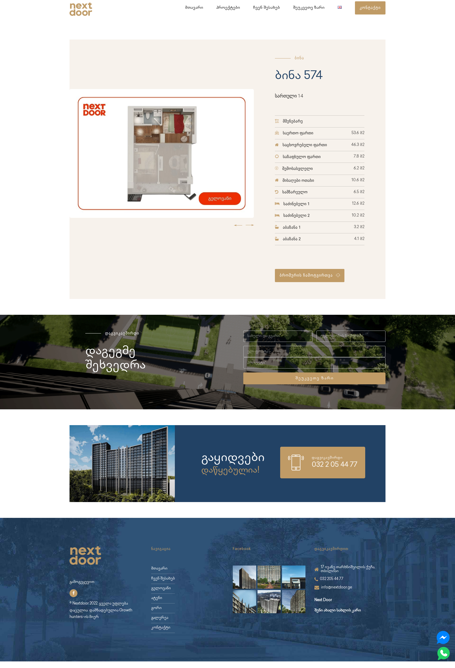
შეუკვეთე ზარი (308, 8)
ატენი (156, 598)
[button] (238, 225)
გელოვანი (161, 588)
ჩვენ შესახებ (266, 8)
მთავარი (194, 8)
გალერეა (159, 618)
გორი (156, 608)
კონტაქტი (160, 628)
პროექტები (228, 8)
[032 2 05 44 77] (296, 462)
